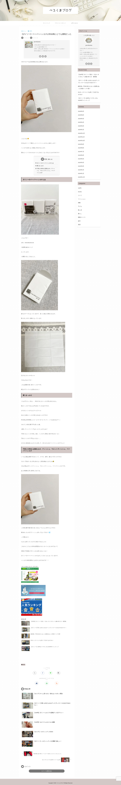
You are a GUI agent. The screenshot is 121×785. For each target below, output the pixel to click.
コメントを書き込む (46, 771)
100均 (24, 664)
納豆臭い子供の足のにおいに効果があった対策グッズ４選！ (88, 87)
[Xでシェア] (34, 673)
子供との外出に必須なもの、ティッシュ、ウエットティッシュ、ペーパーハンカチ (46, 170)
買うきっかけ (40, 165)
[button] (58, 673)
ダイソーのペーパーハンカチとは (45, 163)
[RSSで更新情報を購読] (45, 56)
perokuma (37, 41)
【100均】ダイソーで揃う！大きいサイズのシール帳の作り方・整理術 (88, 75)
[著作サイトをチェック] (40, 56)
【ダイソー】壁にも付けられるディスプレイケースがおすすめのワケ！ (88, 81)
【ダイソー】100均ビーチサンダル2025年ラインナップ (88, 99)
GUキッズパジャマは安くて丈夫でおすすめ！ (88, 93)
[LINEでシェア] (50, 673)
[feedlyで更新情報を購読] (43, 56)
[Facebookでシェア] (42, 673)
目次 (45, 159)
